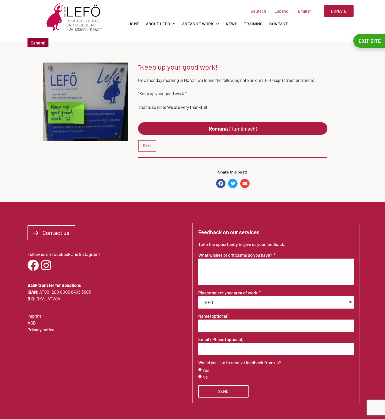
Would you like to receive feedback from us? (239, 362)
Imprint (34, 316)
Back (147, 145)
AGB (32, 322)
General (38, 42)
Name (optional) (213, 316)
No (205, 376)
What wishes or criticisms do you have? (235, 255)
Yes (205, 370)
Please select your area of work (228, 292)
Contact (278, 23)
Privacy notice (41, 329)
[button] (221, 183)
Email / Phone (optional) (220, 339)
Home (133, 23)
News (232, 23)
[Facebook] (33, 265)
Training (253, 23)
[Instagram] (46, 265)
